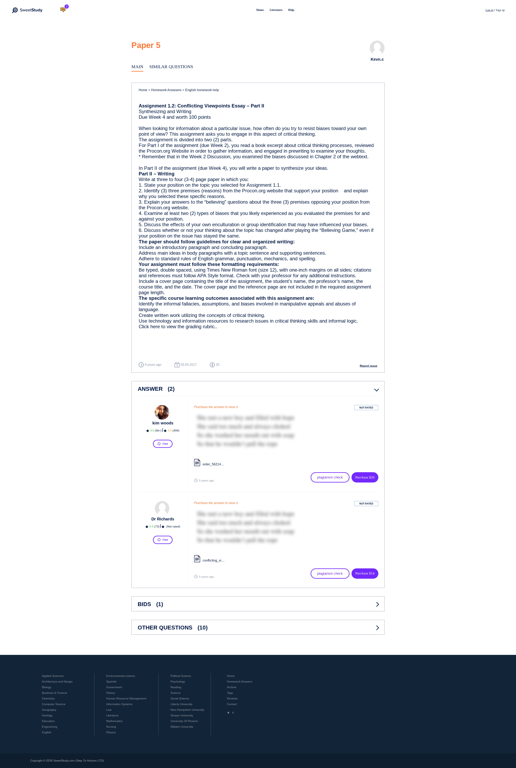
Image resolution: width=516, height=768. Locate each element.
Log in (489, 10)
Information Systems (119, 704)
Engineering (49, 726)
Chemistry (48, 698)
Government (114, 687)
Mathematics (114, 721)
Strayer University (182, 715)
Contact (232, 704)
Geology (47, 715)
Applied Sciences (53, 675)
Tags (230, 692)
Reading (176, 687)
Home (143, 90)
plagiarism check (330, 477)
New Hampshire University (187, 709)
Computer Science (54, 704)
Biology (46, 687)
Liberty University (181, 704)
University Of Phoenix (184, 721)
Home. (260, 9)
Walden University (182, 726)
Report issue (368, 365)
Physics (111, 732)
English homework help (200, 90)
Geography (49, 709)
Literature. (276, 9)
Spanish (111, 681)
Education (48, 721)
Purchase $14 (365, 573)
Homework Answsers (164, 90)
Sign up (500, 10)
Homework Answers (239, 681)
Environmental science (120, 675)
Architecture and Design (57, 681)
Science (176, 692)
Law (108, 709)
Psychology (178, 681)
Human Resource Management (126, 698)
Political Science (181, 675)
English (46, 732)
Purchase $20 (365, 477)
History (110, 692)
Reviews (232, 698)
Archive (231, 687)
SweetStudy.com (64, 760)
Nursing (111, 726)
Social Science (180, 698)
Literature (112, 715)
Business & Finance (54, 692)
